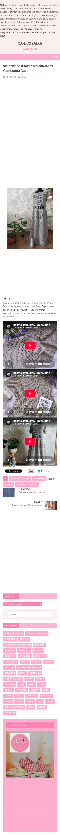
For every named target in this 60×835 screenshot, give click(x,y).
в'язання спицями (37, 633)
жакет (24, 662)
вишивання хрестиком (17, 645)
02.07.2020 (11, 77)
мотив (40, 679)
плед (42, 684)
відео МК (39, 479)
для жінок (40, 656)
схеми (29, 701)
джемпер (10, 656)
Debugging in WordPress (29, 22)
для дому (24, 656)
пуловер (21, 690)
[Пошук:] (30, 614)
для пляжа (11, 662)
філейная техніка (26, 484)
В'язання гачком (20, 479)
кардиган (10, 673)
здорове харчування (29, 667)
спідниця (46, 696)
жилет (36, 662)
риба (45, 690)
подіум (9, 690)
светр (19, 696)
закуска (9, 667)
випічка (24, 639)
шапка (41, 707)
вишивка (39, 645)
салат (8, 696)
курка (29, 679)
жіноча (48, 662)
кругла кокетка (13, 679)
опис (22, 684)
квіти (22, 673)
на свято (10, 684)
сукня (8, 484)
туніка (49, 701)
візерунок (24, 650)
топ (40, 701)
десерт (38, 650)
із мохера (10, 713)
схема (18, 701)
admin (23, 77)
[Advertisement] (30, 103)
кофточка (35, 673)
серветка (31, 696)
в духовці (10, 639)
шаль (31, 707)
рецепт (35, 690)
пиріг (32, 684)
